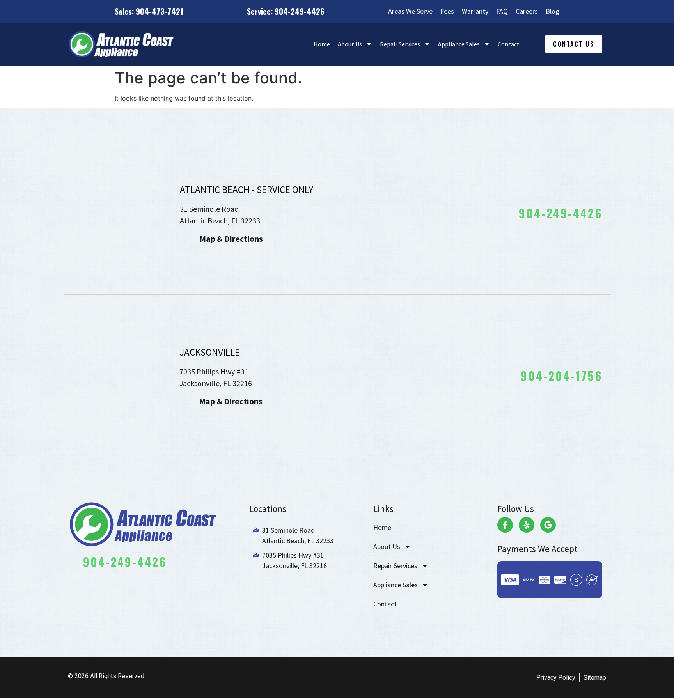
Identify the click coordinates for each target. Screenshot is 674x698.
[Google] (548, 525)
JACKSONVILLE (209, 352)
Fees (447, 11)
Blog (552, 11)
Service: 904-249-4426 (286, 11)
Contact (509, 44)
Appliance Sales (459, 44)
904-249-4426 (560, 213)
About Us (350, 44)
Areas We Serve (410, 11)
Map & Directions (231, 238)
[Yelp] (526, 525)
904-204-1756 (561, 375)
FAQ (502, 11)
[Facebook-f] (505, 525)
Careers (527, 11)
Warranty (475, 11)
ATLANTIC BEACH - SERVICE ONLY (246, 189)
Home (322, 44)
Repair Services (400, 44)
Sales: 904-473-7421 (149, 11)
